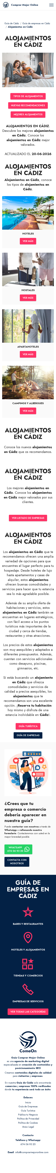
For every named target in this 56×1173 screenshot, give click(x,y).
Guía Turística (28, 1110)
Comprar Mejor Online (24, 5)
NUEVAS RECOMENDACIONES (28, 105)
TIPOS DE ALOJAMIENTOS (28, 96)
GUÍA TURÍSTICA (28, 726)
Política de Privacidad (28, 1118)
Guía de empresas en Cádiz (36, 23)
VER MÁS (28, 241)
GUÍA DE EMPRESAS (28, 735)
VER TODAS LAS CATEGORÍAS (28, 1011)
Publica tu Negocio (28, 1114)
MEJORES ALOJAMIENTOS (28, 114)
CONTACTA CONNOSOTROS (16, 861)
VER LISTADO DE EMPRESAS (28, 518)
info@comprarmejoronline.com (31, 1152)
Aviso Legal (28, 1126)
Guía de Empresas (28, 1106)
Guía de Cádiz (11, 23)
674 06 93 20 (28, 1144)
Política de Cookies (28, 1122)
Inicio (28, 1102)
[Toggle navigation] (51, 5)
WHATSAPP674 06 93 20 (15, 849)
